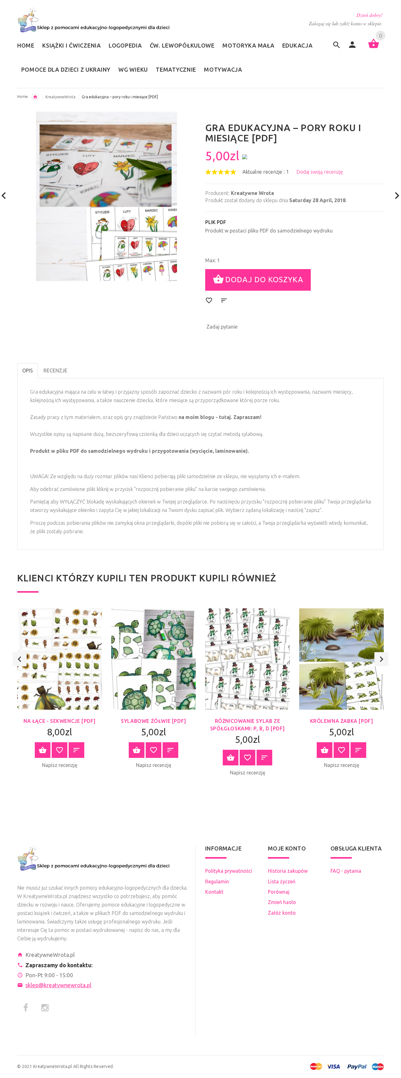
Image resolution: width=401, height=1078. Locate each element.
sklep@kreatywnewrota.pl (58, 985)
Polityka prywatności (228, 871)
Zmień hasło (282, 902)
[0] (373, 47)
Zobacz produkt (42, 750)
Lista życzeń (281, 881)
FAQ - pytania (346, 871)
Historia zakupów (288, 871)
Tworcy (35, 97)
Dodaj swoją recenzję (319, 172)
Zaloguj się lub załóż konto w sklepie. (346, 23)
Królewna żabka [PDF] (341, 721)
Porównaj (278, 892)
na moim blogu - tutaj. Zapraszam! (220, 417)
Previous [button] (20, 659)
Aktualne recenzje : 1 (265, 172)
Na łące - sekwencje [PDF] (59, 721)
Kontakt (214, 892)
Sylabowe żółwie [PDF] (153, 721)
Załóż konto (282, 913)
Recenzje (55, 370)
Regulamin (217, 881)
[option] (60, 690)
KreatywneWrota (60, 97)
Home (22, 97)
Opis (27, 370)
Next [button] (381, 659)
